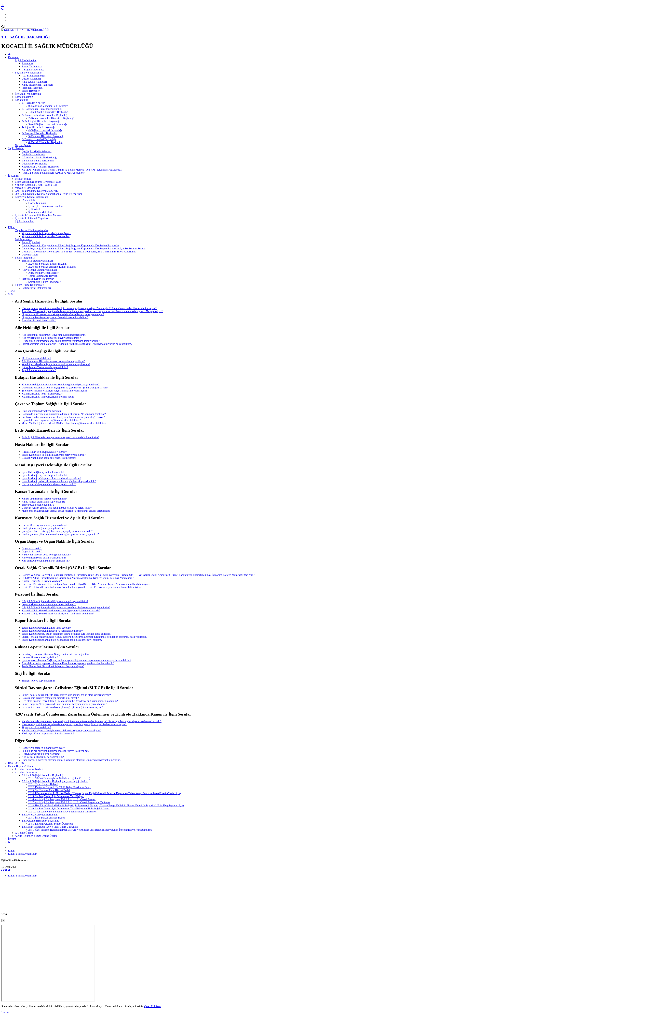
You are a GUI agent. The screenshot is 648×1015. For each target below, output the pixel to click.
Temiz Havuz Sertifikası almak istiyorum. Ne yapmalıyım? (53, 666)
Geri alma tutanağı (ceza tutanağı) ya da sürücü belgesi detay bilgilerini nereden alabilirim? (70, 701)
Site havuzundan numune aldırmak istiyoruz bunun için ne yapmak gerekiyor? (63, 417)
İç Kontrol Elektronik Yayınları (31, 218)
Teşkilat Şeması (23, 145)
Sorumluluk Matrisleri (40, 212)
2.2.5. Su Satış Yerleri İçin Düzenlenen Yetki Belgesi (56, 796)
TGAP (11, 291)
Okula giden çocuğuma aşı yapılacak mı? (43, 528)
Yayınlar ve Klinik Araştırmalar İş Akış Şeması (46, 233)
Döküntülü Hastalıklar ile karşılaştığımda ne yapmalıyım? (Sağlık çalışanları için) (64, 387)
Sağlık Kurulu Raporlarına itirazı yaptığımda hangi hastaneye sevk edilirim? (62, 639)
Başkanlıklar (21, 99)
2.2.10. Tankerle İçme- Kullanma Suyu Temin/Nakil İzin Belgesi (62, 811)
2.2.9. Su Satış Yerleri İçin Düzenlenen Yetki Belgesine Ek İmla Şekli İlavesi (69, 808)
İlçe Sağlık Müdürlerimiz (28, 93)
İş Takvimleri (35, 209)
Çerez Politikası (152, 1006)
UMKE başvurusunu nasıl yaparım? (41, 753)
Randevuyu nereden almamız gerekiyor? (43, 747)
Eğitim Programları (25, 257)
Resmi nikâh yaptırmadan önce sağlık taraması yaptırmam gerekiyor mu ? (61, 340)
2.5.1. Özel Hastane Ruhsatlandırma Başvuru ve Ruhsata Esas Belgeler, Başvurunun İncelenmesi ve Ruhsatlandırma (90, 829)
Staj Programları (23, 239)
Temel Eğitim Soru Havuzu (43, 275)
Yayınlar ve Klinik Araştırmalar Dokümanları (46, 236)
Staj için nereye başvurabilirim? (38, 680)
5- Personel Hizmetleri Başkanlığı (39, 133)
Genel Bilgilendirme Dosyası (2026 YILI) (37, 190)
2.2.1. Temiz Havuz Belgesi (43, 784)
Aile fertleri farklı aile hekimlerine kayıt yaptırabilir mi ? (51, 337)
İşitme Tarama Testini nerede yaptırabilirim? (45, 367)
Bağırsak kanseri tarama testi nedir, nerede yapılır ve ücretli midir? (57, 507)
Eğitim (11, 227)
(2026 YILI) (28, 200)
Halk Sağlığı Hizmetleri (34, 81)
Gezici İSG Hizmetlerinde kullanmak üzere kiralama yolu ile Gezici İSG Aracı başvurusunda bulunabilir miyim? (81, 587)
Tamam (5, 1012)
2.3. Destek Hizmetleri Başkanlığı (40, 814)
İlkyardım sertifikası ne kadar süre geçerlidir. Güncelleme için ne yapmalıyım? (63, 314)
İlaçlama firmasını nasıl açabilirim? (40, 657)
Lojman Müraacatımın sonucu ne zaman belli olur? (49, 604)
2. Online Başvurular (26, 772)
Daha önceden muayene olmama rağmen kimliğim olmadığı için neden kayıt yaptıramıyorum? (71, 760)
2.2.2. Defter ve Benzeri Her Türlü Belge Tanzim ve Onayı (59, 787)
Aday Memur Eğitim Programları (39, 269)
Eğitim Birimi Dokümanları (29, 284)
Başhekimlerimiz (24, 96)
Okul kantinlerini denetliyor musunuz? (42, 411)
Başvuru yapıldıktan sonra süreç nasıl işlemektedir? (49, 457)
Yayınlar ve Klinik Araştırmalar (31, 230)
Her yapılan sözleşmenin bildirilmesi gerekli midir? (49, 484)
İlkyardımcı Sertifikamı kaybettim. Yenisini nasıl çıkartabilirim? (55, 317)
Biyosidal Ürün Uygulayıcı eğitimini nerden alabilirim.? (51, 420)
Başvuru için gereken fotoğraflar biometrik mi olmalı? (50, 697)
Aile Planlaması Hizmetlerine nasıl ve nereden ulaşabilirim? (53, 361)
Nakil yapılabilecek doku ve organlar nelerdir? (46, 554)
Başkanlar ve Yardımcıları (28, 72)
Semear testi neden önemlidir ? (38, 504)
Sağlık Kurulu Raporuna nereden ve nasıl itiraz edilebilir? (52, 630)
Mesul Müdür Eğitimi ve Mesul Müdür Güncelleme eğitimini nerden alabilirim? (64, 423)
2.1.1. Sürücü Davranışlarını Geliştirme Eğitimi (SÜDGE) (59, 778)
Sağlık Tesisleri (16, 148)
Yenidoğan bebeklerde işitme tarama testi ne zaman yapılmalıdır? (56, 364)
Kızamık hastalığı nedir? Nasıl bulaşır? (42, 393)
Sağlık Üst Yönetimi (25, 60)
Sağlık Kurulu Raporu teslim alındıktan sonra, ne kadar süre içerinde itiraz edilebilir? (66, 633)
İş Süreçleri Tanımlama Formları (45, 206)
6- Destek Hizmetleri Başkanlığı (39, 139)
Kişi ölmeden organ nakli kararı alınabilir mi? (46, 560)
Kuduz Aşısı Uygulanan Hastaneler (40, 166)
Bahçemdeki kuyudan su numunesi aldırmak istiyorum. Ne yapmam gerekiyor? (64, 414)
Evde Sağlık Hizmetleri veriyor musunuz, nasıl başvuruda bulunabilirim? (60, 437)
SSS (10, 294)
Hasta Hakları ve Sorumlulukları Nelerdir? (44, 451)
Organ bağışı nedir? (32, 551)
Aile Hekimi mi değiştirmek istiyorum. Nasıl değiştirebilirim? (54, 334)
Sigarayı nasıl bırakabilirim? (36, 727)
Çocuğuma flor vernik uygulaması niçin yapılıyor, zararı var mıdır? (57, 531)
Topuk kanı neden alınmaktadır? (39, 370)
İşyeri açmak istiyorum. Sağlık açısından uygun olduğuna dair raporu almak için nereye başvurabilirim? (76, 660)
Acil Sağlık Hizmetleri (33, 75)
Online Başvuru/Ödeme (20, 766)
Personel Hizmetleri (32, 87)
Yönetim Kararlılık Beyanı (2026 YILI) (36, 184)
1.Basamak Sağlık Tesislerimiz (38, 160)
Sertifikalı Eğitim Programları (37, 260)
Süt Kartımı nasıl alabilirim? (36, 358)
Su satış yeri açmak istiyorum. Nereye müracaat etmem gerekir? (55, 654)
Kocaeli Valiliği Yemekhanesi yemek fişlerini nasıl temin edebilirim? (58, 613)
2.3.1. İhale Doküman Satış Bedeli (46, 817)
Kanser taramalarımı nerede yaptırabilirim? (44, 498)
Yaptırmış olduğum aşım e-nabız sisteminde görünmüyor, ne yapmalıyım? (61, 384)
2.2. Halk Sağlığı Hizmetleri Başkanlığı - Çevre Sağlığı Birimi (55, 781)
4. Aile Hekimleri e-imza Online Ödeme (36, 835)
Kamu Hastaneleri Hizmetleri (37, 84)
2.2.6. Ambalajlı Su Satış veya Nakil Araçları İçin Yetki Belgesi (62, 799)
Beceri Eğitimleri (31, 242)
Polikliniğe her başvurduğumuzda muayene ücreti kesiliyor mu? (55, 750)
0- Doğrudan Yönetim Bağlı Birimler (48, 105)
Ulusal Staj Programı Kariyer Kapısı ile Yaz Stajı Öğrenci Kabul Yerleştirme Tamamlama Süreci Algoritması (79, 251)
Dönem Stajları (30, 254)
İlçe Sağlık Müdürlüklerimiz (36, 151)
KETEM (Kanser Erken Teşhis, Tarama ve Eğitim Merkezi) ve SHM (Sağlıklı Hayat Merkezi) (72, 169)
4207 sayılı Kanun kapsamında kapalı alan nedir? (48, 733)
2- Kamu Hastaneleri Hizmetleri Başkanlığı (45, 115)
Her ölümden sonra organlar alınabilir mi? (44, 557)
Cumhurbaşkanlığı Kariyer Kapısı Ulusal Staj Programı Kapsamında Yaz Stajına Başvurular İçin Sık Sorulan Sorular (83, 248)
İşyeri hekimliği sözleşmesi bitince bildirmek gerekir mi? (51, 478)
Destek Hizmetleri (31, 78)
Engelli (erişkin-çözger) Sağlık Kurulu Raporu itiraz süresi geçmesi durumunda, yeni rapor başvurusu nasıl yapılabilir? (84, 636)
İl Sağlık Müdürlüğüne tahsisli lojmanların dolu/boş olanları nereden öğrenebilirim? (66, 607)
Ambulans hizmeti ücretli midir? (39, 320)
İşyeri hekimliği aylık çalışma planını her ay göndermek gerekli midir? (59, 481)
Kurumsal (13, 57)
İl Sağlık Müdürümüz (33, 69)
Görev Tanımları (37, 203)
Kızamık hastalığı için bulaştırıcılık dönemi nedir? (48, 396)
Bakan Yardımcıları (32, 66)
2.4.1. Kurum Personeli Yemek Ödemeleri (50, 823)
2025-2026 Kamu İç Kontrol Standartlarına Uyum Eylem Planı (48, 193)
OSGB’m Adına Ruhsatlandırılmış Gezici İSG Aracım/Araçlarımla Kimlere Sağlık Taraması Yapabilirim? (77, 578)
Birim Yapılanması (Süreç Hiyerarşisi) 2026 (38, 181)
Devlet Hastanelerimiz (33, 154)
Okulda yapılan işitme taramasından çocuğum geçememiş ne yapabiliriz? (60, 534)
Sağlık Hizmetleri (31, 90)
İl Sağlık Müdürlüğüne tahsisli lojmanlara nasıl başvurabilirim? (55, 601)
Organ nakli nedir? (32, 548)
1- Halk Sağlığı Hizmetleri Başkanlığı (42, 109)
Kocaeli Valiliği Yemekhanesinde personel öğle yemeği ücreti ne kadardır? (61, 610)
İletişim (12, 838)
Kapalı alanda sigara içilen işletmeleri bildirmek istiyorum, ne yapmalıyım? (61, 730)
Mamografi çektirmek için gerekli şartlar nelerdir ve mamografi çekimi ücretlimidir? (66, 510)
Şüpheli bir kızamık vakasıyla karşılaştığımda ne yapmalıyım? (54, 390)
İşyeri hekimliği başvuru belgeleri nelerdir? (44, 475)
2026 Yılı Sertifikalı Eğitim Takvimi (47, 263)
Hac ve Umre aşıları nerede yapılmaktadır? (44, 525)
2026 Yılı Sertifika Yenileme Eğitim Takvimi (52, 266)
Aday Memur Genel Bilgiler (43, 272)
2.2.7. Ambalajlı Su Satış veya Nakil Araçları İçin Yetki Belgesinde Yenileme (69, 802)
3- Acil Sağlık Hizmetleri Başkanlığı (41, 121)
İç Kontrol (13, 175)
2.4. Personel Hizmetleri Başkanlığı (40, 820)
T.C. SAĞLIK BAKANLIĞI (25, 37)
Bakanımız (27, 63)
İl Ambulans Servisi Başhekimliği (39, 157)
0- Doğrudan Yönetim (33, 102)
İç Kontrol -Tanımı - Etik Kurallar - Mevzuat (38, 215)
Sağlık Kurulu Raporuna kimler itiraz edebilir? (46, 627)
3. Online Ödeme (24, 832)
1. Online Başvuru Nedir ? (29, 769)
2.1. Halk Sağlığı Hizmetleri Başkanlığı (42, 775)
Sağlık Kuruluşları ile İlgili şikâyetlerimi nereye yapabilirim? (54, 454)
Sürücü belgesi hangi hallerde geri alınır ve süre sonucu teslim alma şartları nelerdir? (66, 694)
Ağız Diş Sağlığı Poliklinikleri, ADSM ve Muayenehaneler (53, 172)
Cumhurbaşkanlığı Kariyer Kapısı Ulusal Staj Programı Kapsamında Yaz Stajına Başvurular (70, 245)
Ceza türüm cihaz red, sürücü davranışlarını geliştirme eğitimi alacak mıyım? (62, 707)
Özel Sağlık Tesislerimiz (34, 163)
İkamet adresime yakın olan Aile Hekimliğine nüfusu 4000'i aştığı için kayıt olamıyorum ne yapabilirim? (77, 343)
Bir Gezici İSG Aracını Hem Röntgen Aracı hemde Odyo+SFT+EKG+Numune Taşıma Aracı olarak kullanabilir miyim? (86, 584)
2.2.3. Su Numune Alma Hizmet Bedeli (49, 790)
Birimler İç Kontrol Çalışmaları (31, 196)
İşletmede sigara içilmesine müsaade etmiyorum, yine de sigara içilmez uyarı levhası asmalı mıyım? (74, 724)
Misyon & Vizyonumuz (27, 187)
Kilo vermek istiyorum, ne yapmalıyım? (43, 756)
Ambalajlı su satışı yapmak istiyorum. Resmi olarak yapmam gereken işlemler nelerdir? (68, 663)
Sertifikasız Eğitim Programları (38, 278)
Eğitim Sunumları (24, 221)
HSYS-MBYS (16, 763)
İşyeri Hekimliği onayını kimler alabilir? (43, 472)
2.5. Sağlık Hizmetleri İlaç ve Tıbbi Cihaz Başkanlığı (50, 826)
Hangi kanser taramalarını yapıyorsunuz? (43, 501)
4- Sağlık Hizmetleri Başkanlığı (38, 127)
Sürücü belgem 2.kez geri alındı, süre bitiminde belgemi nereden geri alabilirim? (64, 704)
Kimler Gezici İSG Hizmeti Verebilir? (42, 581)
